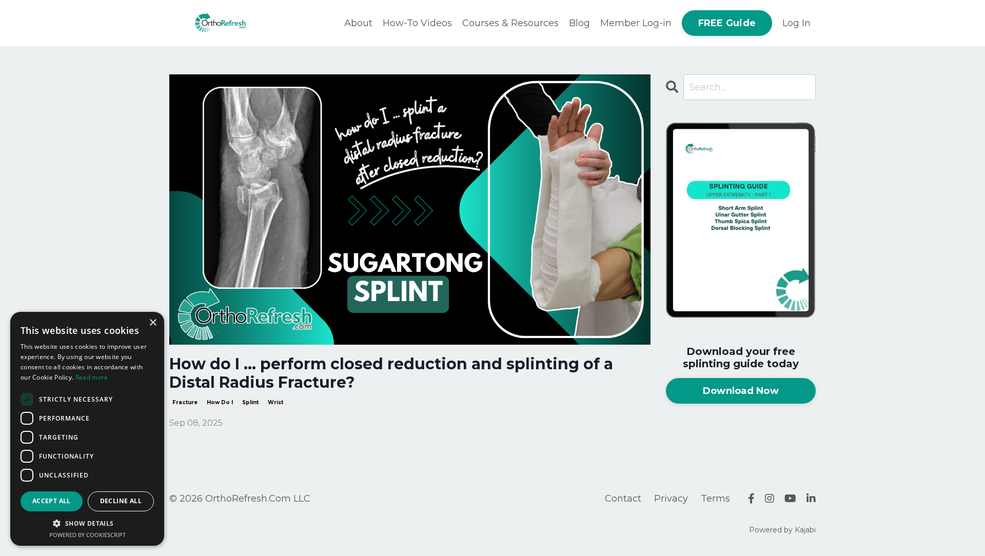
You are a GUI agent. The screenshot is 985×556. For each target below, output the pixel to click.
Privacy (671, 498)
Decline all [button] (121, 501)
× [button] (152, 323)
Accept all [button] (51, 501)
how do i (220, 402)
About (358, 23)
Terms (715, 498)
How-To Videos (417, 23)
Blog (579, 23)
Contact (623, 498)
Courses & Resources (510, 23)
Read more (91, 377)
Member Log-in (636, 23)
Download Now (741, 390)
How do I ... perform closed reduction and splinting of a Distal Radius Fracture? (391, 373)
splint (250, 402)
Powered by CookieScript (87, 535)
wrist (275, 402)
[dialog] (87, 429)
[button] (87, 523)
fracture (185, 402)
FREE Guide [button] (727, 23)
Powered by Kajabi (782, 529)
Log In (796, 23)
